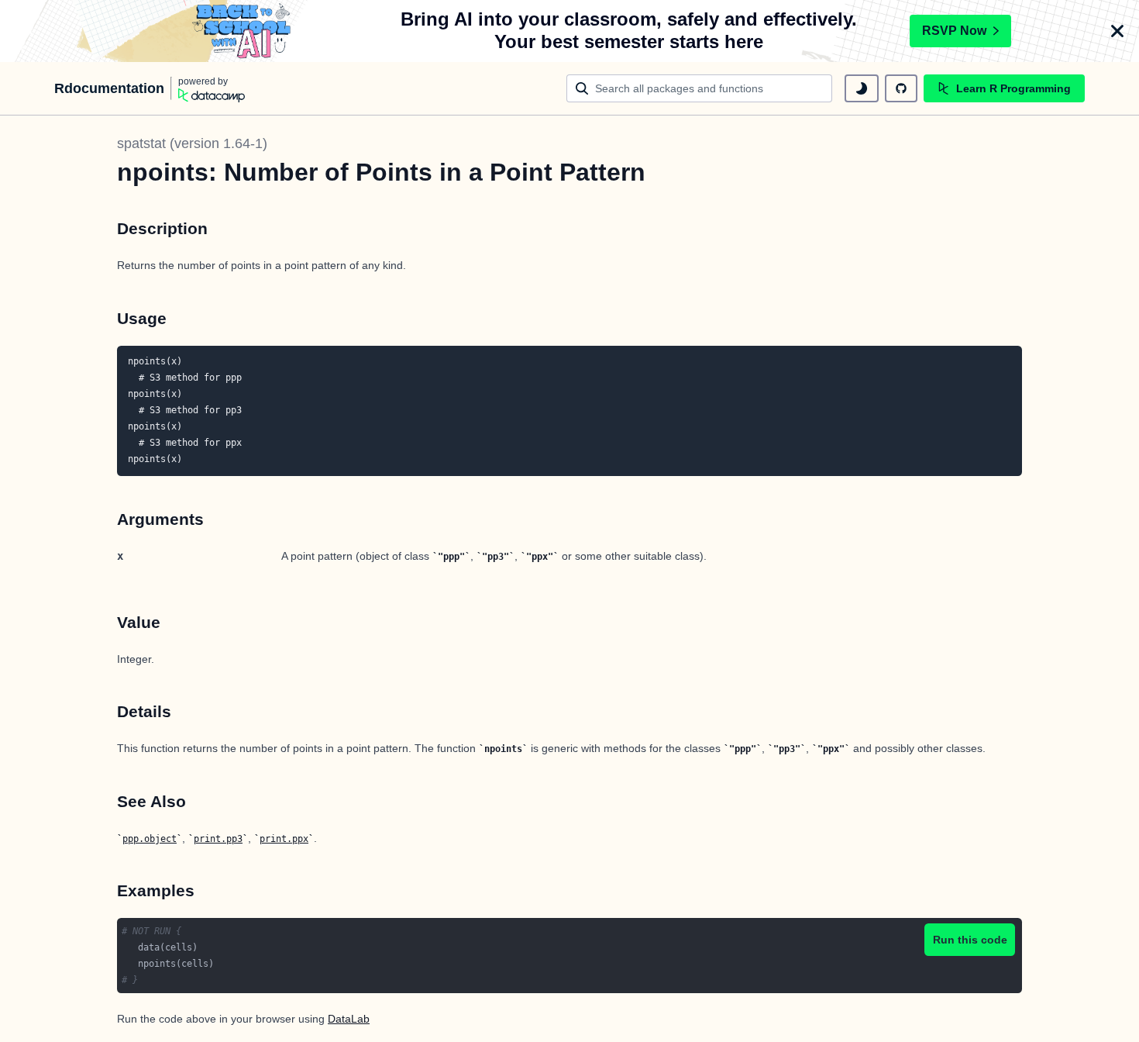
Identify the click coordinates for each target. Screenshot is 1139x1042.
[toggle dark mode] (862, 88)
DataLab (349, 1019)
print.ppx (284, 838)
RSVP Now (954, 30)
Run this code (970, 939)
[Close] (1117, 31)
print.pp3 (218, 838)
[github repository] (901, 88)
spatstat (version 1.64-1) (192, 143)
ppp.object (149, 838)
